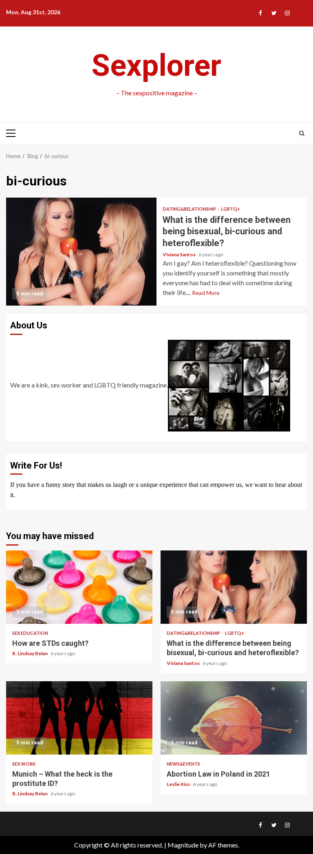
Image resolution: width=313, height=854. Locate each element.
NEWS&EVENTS (183, 764)
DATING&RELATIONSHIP (190, 209)
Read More (206, 292)
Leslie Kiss (179, 784)
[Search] (302, 133)
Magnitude (183, 845)
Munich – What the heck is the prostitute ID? (79, 718)
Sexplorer (156, 65)
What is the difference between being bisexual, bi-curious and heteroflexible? (81, 252)
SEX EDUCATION (30, 633)
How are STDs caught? (79, 587)
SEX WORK (23, 764)
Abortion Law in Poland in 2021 (234, 718)
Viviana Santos (179, 254)
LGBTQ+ (230, 209)
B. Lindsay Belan (30, 653)
